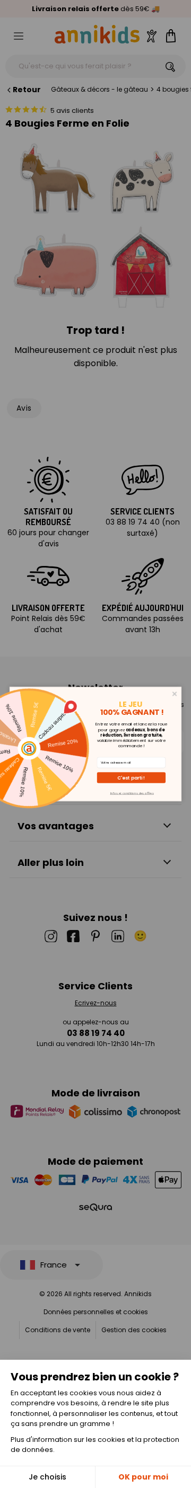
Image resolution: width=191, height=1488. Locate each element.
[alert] (95, 744)
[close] (174, 694)
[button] (131, 777)
